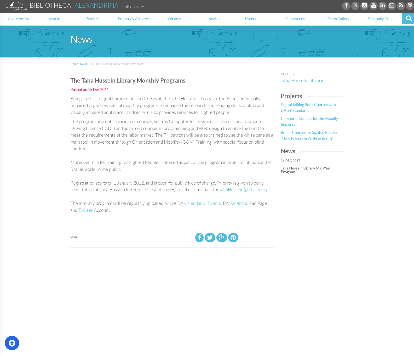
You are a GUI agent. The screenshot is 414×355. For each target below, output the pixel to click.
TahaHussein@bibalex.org (244, 189)
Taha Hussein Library (302, 80)
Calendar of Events (202, 203)
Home (74, 63)
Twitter (85, 210)
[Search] (408, 18)
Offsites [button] (175, 19)
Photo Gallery (338, 19)
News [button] (213, 19)
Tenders (92, 19)
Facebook (239, 203)
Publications (295, 19)
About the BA (18, 19)
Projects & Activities (134, 19)
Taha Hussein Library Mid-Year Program (306, 170)
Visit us (55, 19)
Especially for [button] (379, 19)
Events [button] (251, 19)
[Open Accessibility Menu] (12, 343)
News (83, 63)
